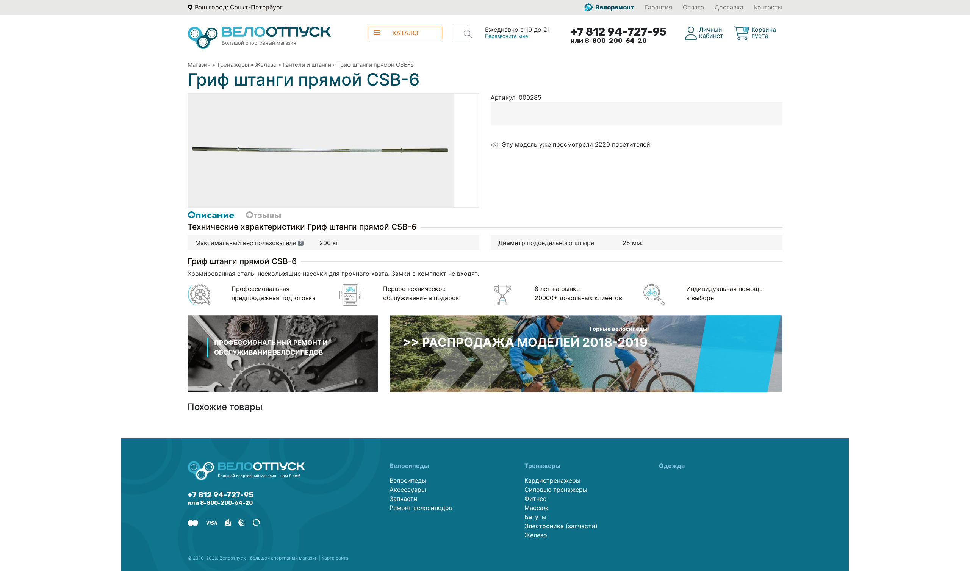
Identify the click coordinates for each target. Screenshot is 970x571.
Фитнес (535, 498)
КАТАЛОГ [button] (406, 33)
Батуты (535, 517)
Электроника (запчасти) (561, 526)
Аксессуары (408, 489)
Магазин (199, 64)
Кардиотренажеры (552, 480)
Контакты (768, 7)
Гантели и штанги (307, 64)
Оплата (693, 7)
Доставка (729, 7)
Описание (211, 215)
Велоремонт (614, 7)
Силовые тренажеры (555, 489)
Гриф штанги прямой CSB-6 (375, 64)
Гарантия (658, 7)
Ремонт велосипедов (421, 508)
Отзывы (263, 215)
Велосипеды (408, 480)
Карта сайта (334, 558)
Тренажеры (233, 64)
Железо (266, 64)
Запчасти (404, 498)
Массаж (536, 508)
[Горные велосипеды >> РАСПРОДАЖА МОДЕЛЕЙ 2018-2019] (586, 353)
